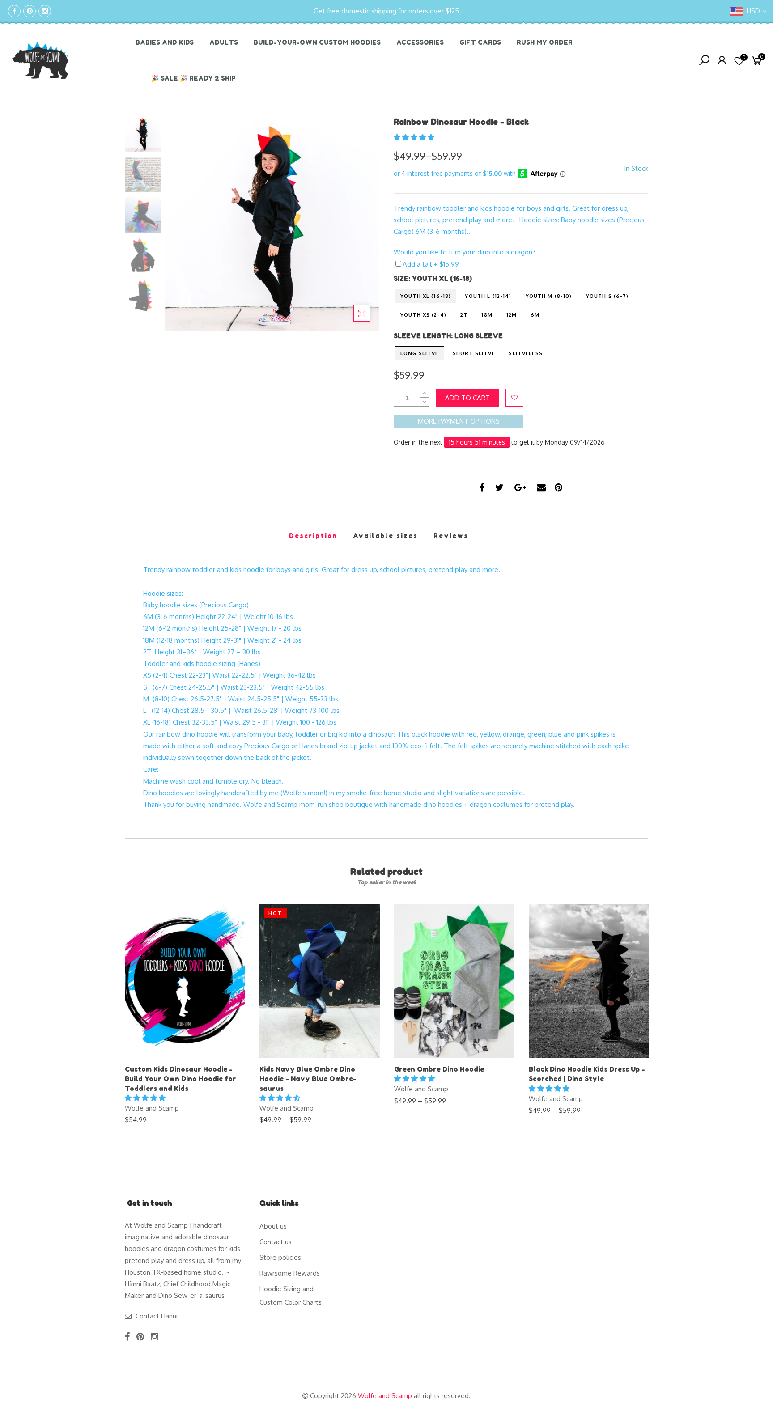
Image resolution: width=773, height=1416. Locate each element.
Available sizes (385, 535)
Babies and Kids (165, 42)
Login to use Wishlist (514, 398)
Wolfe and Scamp (152, 1108)
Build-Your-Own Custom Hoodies (317, 42)
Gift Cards (480, 42)
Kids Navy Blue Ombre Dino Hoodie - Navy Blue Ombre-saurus (308, 1079)
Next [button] (357, 223)
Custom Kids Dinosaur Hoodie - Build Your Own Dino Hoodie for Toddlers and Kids (180, 1079)
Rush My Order (545, 42)
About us (273, 1226)
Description (313, 535)
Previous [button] (186, 223)
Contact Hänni (157, 1316)
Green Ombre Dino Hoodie (439, 1069)
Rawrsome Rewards (289, 1273)
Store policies (280, 1257)
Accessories (420, 42)
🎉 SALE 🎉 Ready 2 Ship (193, 78)
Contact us (275, 1242)
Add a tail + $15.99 (431, 264)
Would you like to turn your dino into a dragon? (464, 252)
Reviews (450, 535)
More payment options (459, 421)
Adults (223, 42)
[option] (272, 223)
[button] (415, 137)
